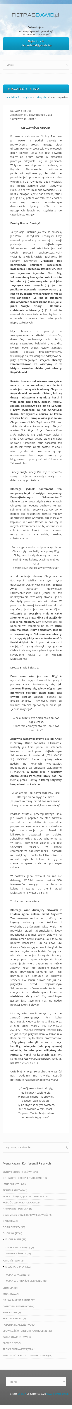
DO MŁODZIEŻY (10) (14, 1227)
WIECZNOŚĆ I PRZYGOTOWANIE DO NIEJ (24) (27, 1355)
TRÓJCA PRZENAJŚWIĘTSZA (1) (19, 1349)
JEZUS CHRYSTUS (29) (14, 1184)
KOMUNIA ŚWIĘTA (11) (18, 1253)
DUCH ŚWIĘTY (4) (12, 1233)
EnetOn (22, 1393)
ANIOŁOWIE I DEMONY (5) (17, 1208)
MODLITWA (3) (11, 1294)
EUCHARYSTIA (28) (15, 1239)
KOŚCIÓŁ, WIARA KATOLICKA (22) (21, 1202)
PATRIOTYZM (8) (12, 1312)
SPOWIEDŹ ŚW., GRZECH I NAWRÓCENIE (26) (27, 1330)
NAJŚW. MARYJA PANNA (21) (19, 1300)
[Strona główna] (36, 13)
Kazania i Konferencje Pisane (19, 97)
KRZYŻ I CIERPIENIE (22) (18, 1266)
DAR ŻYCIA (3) (10, 1221)
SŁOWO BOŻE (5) (12, 1343)
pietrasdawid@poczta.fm (36, 45)
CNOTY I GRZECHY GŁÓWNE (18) (20, 1171)
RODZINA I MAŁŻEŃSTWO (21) (19, 1324)
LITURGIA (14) (10, 1287)
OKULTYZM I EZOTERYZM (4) (18, 1306)
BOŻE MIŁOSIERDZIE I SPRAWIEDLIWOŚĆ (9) (27, 1214)
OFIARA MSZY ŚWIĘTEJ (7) (20, 1247)
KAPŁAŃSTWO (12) (13, 1260)
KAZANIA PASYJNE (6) (18, 1274)
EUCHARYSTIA (40, 97)
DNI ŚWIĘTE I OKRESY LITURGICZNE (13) (25, 1178)
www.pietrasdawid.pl (57, 1393)
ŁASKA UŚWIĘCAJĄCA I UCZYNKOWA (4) (25, 1196)
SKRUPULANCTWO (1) (15, 1190)
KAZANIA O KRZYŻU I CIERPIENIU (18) (26, 1280)
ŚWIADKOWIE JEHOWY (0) (17, 1337)
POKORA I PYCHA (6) (14, 1318)
